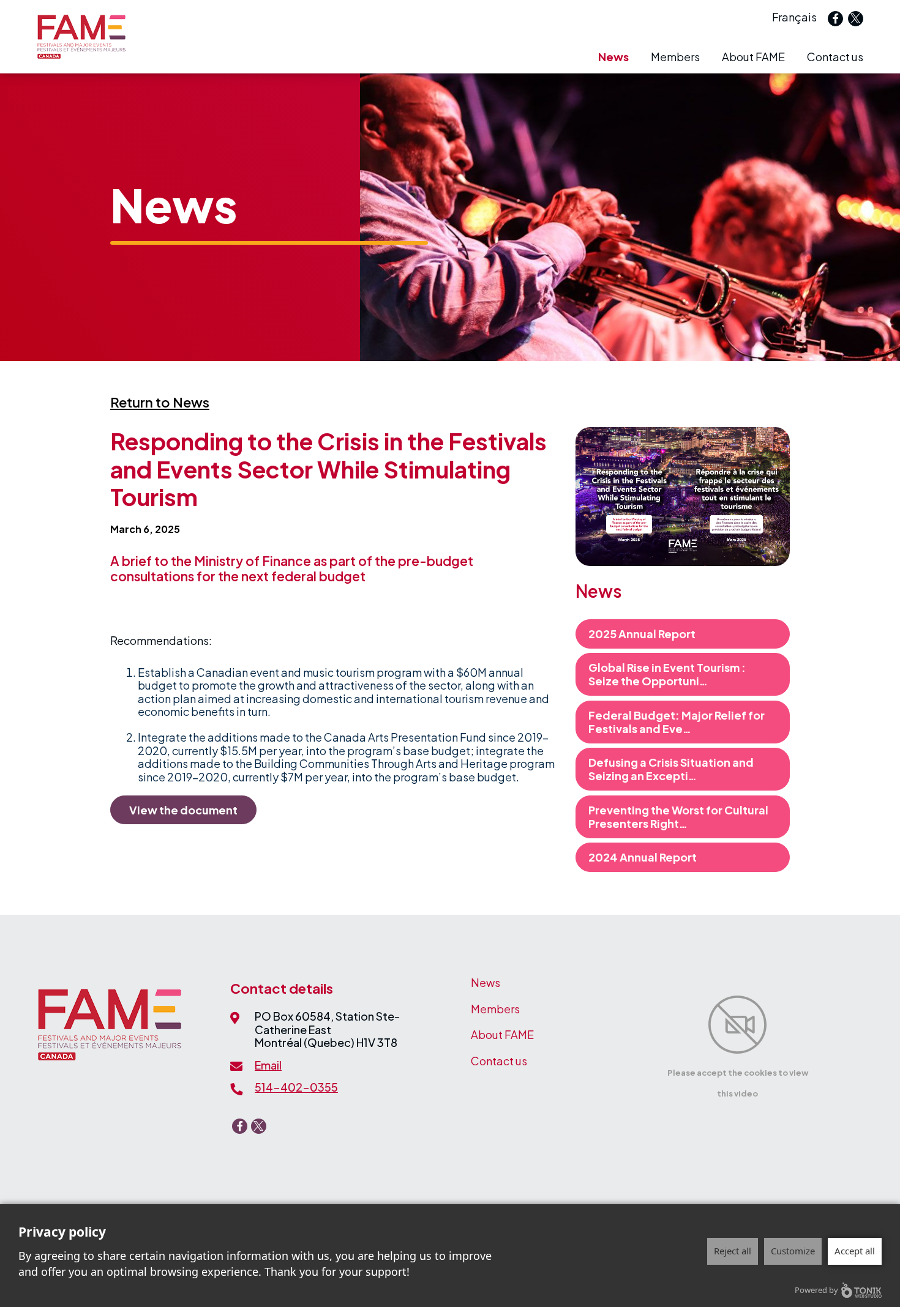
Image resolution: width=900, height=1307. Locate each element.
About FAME (753, 57)
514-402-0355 (296, 1087)
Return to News (159, 402)
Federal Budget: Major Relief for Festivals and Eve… (676, 721)
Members (675, 57)
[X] (855, 18)
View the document (183, 810)
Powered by (816, 1289)
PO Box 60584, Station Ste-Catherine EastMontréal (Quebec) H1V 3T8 (327, 1029)
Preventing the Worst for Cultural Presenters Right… (678, 816)
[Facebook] (835, 18)
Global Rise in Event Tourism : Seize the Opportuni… (667, 674)
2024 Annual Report (642, 857)
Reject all (732, 1251)
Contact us (835, 57)
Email (268, 1065)
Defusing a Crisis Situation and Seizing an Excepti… (671, 769)
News (613, 57)
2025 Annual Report (642, 634)
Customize (793, 1251)
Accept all (854, 1251)
